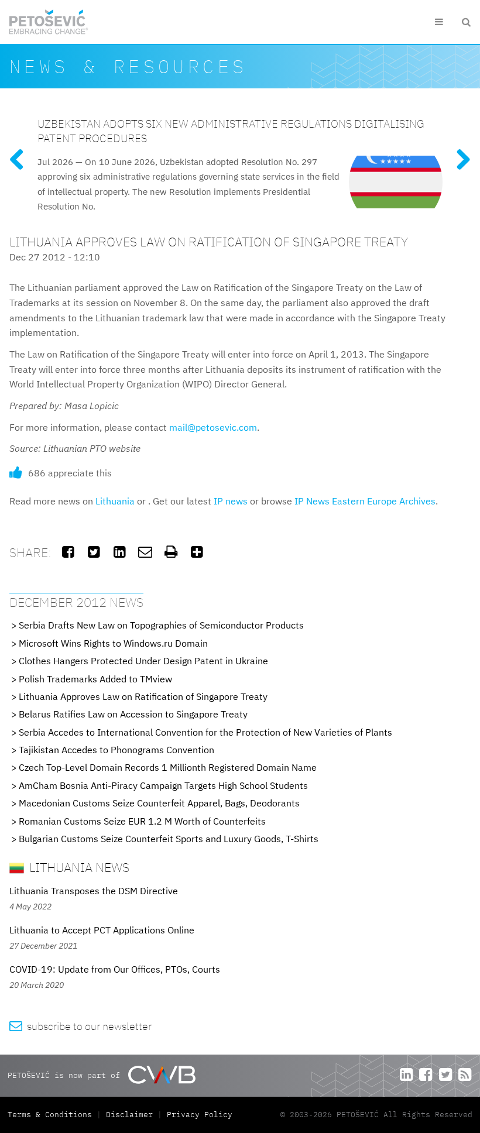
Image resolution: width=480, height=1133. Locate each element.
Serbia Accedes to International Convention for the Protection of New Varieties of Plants (205, 732)
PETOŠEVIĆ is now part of (66, 1075)
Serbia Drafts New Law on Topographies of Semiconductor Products (161, 625)
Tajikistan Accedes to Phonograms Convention (116, 750)
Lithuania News (77, 867)
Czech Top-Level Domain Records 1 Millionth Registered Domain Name (168, 767)
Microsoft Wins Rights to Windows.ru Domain (113, 643)
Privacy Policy (199, 1115)
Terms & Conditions (52, 1115)
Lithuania (115, 501)
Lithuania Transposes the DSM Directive (93, 891)
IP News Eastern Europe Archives (365, 501)
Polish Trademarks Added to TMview (95, 679)
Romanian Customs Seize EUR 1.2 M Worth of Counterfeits (142, 821)
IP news (231, 501)
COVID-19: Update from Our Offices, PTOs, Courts (114, 969)
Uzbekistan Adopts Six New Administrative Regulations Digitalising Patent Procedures (230, 130)
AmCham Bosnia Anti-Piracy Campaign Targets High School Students (163, 785)
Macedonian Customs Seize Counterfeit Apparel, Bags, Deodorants (159, 803)
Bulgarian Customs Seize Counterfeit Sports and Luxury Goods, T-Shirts (168, 838)
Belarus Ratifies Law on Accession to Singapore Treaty (133, 714)
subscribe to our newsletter (80, 1026)
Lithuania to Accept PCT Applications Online (101, 930)
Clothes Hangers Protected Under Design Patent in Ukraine (143, 661)
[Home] (48, 22)
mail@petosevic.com (213, 427)
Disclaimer (129, 1115)
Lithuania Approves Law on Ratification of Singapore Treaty (143, 696)
